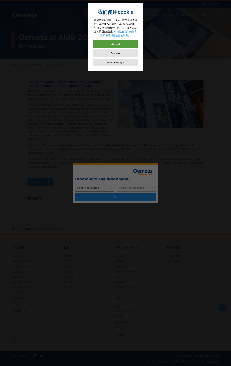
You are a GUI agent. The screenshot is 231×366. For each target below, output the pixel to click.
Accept (115, 44)
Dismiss (115, 53)
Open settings (115, 62)
